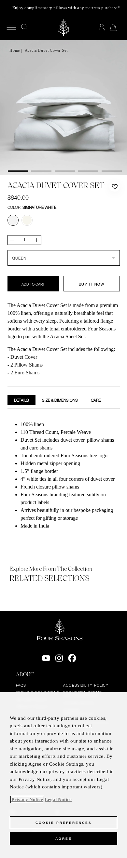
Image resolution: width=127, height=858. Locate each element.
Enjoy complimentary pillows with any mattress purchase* (66, 7)
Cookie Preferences (63, 822)
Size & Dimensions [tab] (60, 400)
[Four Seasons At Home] (63, 27)
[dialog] (63, 775)
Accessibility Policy (85, 685)
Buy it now (92, 284)
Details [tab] (21, 400)
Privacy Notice (27, 799)
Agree (63, 838)
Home (14, 50)
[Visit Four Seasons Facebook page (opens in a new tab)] (72, 658)
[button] (114, 187)
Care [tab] (96, 400)
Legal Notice (58, 799)
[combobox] (63, 258)
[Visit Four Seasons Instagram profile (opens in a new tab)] (59, 658)
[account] (102, 27)
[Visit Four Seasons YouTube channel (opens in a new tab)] (46, 658)
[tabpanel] (63, 476)
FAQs (21, 685)
